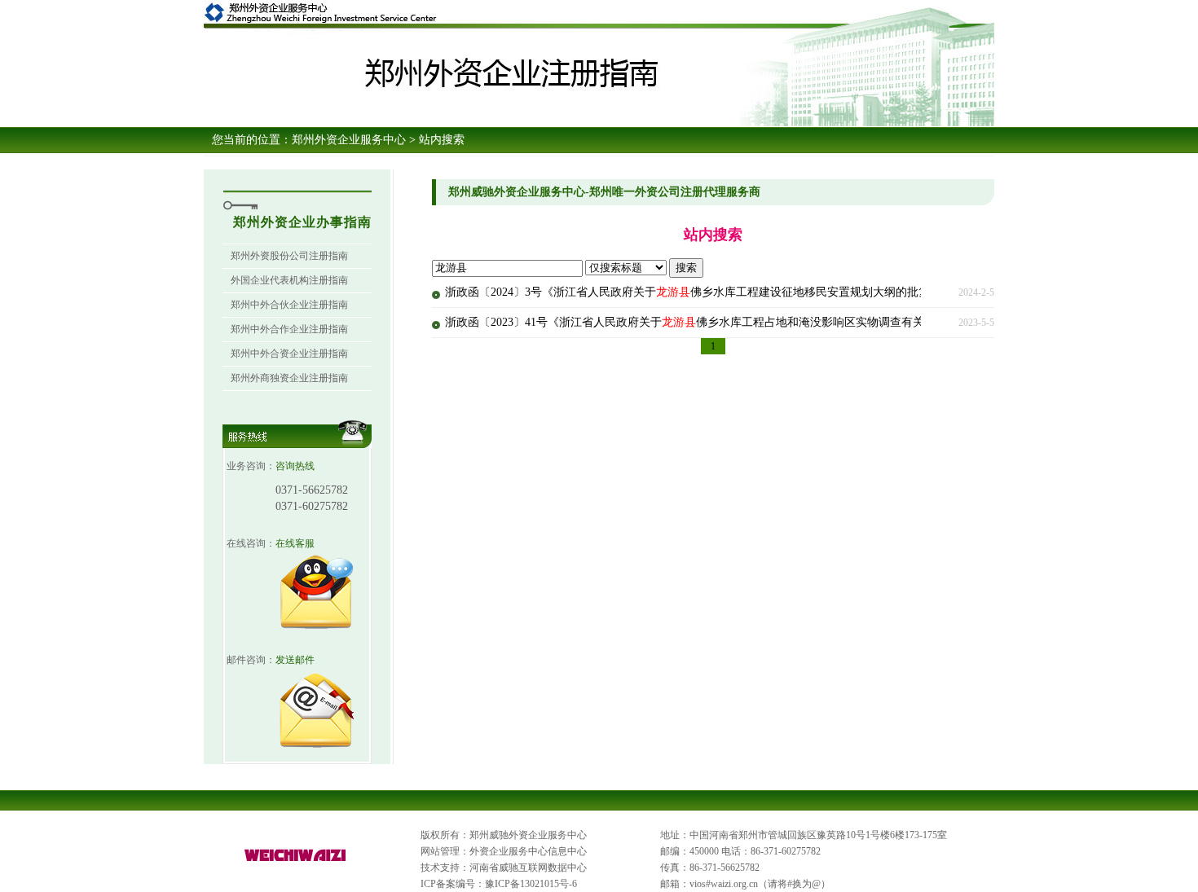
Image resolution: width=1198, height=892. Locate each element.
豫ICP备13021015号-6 (531, 884)
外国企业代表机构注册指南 (289, 280)
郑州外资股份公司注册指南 (289, 255)
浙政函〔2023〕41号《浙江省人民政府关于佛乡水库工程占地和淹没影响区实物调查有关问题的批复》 (719, 322)
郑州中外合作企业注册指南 (289, 329)
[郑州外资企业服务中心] (295, 862)
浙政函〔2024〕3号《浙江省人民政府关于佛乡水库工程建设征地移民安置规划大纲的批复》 (693, 292)
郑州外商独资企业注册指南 (289, 378)
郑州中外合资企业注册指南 (289, 353)
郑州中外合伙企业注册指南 (289, 304)
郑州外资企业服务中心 (349, 140)
